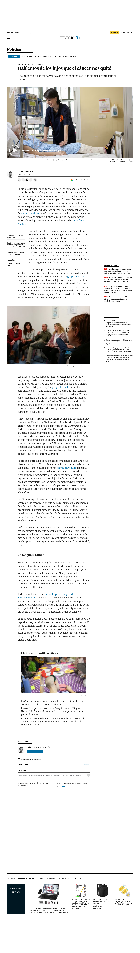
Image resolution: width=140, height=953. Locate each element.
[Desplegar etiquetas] (88, 775)
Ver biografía (32, 751)
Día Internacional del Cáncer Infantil (31, 64)
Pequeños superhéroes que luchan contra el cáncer (14, 262)
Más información (23, 786)
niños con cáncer (30, 213)
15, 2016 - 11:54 (29, 174)
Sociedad (78, 775)
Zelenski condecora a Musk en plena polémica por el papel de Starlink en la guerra (118, 299)
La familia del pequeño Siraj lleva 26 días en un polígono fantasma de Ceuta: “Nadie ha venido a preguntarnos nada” (119, 349)
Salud (72, 775)
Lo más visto (109, 316)
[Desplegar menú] (8, 38)
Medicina (57, 775)
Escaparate (11, 879)
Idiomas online (64, 879)
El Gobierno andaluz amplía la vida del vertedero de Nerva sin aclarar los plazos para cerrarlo (118, 280)
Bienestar (49, 775)
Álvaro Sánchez (25, 172)
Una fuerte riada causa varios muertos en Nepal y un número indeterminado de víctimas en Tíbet (117, 271)
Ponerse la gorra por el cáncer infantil (15, 253)
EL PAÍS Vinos (77, 879)
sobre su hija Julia (66, 467)
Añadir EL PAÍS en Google (81, 180)
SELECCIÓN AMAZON (26, 879)
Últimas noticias (110, 265)
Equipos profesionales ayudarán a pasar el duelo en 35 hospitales (16, 244)
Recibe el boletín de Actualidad (31, 759)
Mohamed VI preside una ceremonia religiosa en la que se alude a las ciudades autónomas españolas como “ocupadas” (118, 323)
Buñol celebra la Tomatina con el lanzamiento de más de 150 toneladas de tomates (49, 56)
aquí (63, 786)
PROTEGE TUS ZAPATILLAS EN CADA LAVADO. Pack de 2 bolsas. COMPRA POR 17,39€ (123, 902)
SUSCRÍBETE (114, 32)
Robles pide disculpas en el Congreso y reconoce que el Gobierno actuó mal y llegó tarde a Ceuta (119, 342)
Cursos (40, 879)
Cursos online (51, 879)
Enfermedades (22, 775)
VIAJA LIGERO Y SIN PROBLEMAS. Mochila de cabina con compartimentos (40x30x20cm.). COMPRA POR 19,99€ (101, 904)
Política (14, 49)
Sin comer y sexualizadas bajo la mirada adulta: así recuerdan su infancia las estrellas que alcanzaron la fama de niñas (119, 358)
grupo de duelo (76, 276)
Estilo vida (65, 775)
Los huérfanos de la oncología (15, 236)
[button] (70, 122)
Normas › (87, 764)
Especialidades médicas (36, 775)
